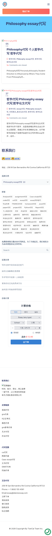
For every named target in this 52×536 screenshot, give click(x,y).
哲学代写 (12, 59)
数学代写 (25, 215)
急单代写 (16, 215)
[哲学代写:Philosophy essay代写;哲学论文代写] (21, 90)
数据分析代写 (36, 215)
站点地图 (5, 511)
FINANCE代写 (17, 204)
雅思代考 (5, 423)
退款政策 (5, 500)
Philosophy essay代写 (25, 59)
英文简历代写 (34, 229)
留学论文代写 (19, 222)
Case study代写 (36, 197)
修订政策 (5, 504)
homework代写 (30, 204)
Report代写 (39, 207)
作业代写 (24, 211)
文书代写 (5, 463)
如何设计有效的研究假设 (12, 289)
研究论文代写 (32, 222)
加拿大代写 (34, 211)
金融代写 (37, 233)
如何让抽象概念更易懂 (11, 271)
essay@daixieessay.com (17, 493)
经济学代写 (17, 225)
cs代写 (14, 200)
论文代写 (29, 233)
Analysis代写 (7, 197)
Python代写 (28, 207)
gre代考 (5, 414)
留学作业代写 (37, 218)
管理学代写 (7, 225)
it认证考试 (6, 418)
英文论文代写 (7, 233)
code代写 (6, 200)
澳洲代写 (18, 218)
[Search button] (47, 250)
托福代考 (5, 470)
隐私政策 (5, 507)
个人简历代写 (7, 211)
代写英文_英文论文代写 (18, 112)
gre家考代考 (7, 427)
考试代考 (15, 229)
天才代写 (5, 432)
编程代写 (36, 225)
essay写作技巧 (35, 200)
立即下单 (5, 496)
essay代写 (21, 109)
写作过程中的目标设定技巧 (13, 265)
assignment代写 (21, 197)
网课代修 (45, 225)
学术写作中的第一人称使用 (13, 277)
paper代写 (7, 207)
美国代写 (6, 229)
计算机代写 (19, 233)
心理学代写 (7, 215)
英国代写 (24, 229)
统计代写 (27, 225)
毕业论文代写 (7, 218)
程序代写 (42, 222)
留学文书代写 (7, 222)
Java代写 (42, 204)
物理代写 (27, 218)
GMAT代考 (6, 467)
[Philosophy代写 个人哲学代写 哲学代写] (9, 41)
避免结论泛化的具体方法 (12, 283)
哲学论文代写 (12, 62)
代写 (16, 211)
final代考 (6, 204)
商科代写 (43, 211)
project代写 (17, 207)
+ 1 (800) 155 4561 (16, 489)
